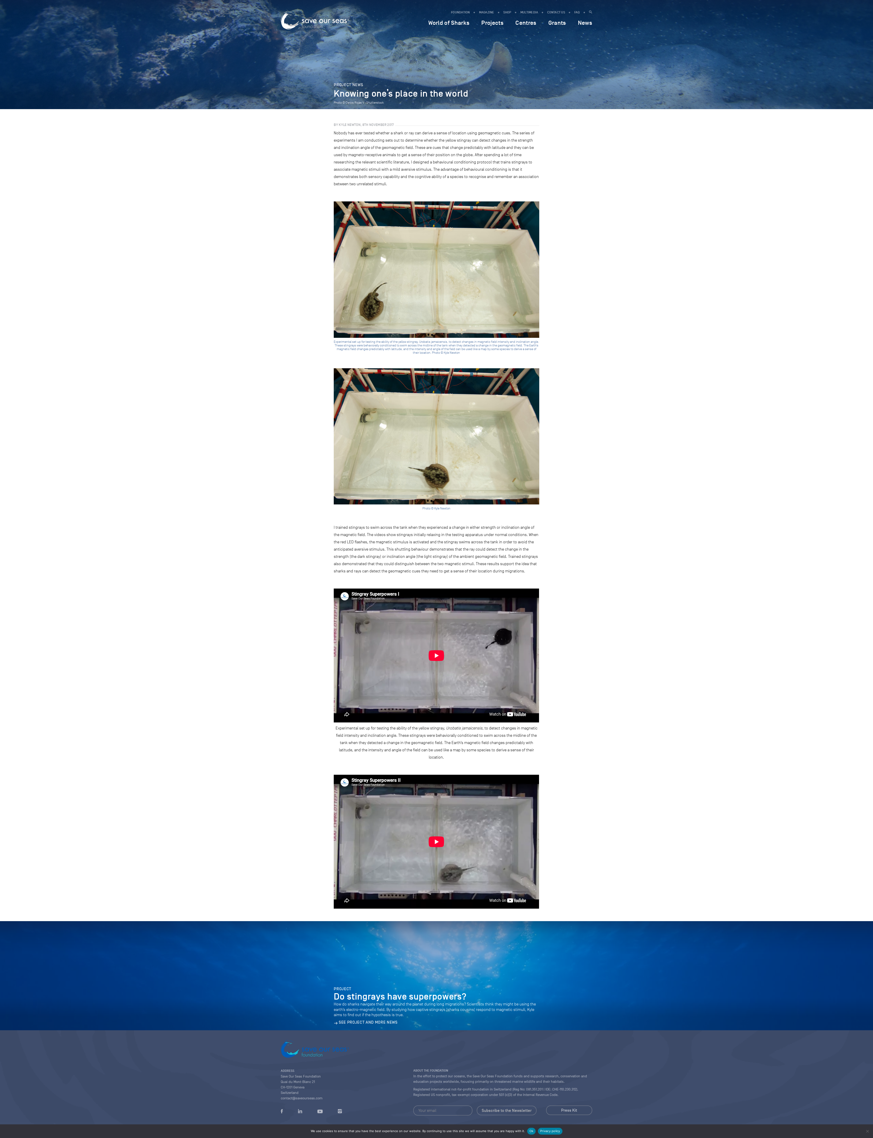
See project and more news (368, 1022)
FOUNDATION (460, 12)
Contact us (556, 12)
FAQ (577, 12)
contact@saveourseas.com (302, 1098)
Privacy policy (550, 1131)
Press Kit (569, 1110)
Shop (507, 12)
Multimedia (529, 12)
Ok (531, 1131)
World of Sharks (448, 23)
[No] (867, 1131)
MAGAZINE (486, 12)
